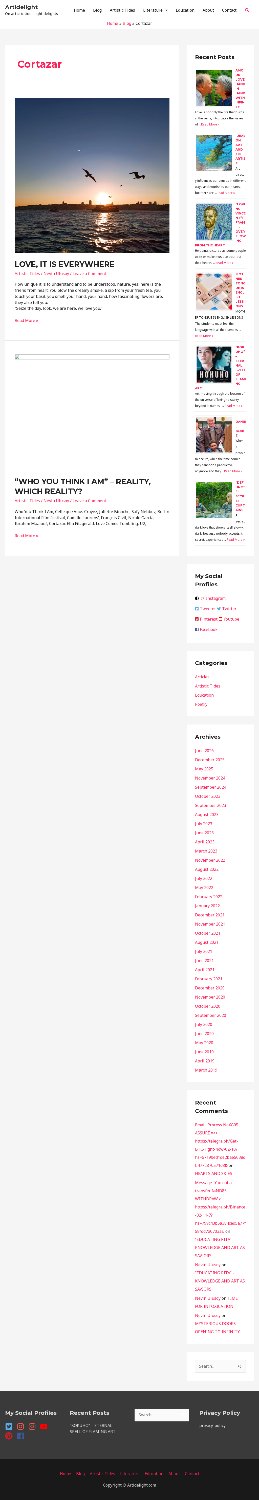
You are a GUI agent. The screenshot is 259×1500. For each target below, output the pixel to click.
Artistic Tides (122, 10)
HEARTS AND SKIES (213, 1173)
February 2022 (208, 896)
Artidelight (21, 7)
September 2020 (210, 1015)
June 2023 (204, 833)
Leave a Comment (89, 273)
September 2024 (210, 787)
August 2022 (207, 869)
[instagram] (22, 1426)
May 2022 (204, 887)
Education (185, 10)
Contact (229, 10)
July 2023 (203, 823)
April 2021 (204, 969)
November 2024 (210, 778)
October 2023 (207, 796)
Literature (153, 10)
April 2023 (204, 842)
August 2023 (207, 814)
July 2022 (203, 878)
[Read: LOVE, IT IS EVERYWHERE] (92, 175)
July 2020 (203, 1024)
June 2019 (204, 1052)
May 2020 (204, 1042)
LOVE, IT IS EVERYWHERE (65, 264)
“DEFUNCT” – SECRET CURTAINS (240, 496)
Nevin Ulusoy (208, 1265)
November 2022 (210, 860)
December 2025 (210, 760)
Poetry (201, 704)
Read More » (26, 320)
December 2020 (210, 988)
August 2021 (207, 942)
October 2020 (207, 1006)
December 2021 (210, 915)
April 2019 (204, 1061)
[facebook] (22, 1436)
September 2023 (210, 805)
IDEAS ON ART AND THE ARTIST (240, 149)
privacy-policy (212, 1425)
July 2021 (203, 951)
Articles (202, 677)
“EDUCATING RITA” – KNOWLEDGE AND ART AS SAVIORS (220, 1247)
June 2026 (204, 750)
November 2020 (210, 997)
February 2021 (208, 979)
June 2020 (204, 1033)
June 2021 (204, 960)
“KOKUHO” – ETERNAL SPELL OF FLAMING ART (93, 1428)
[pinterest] (10, 1436)
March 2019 (206, 1070)
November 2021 (210, 924)
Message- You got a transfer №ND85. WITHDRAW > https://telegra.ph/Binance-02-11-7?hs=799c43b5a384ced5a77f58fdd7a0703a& (220, 1207)
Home (79, 10)
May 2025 (204, 769)
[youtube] (45, 1426)
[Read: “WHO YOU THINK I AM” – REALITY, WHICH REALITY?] (92, 412)
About (208, 10)
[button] (247, 10)
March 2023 (206, 851)
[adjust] (197, 598)
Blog (97, 10)
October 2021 (207, 933)
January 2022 (207, 906)
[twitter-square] (10, 1426)
